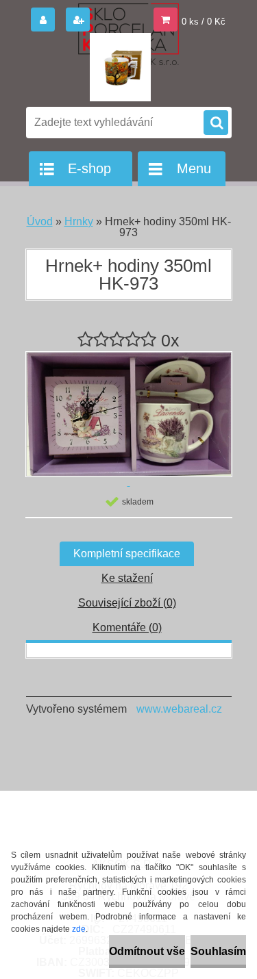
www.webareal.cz (179, 709)
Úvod (40, 221)
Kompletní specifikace (126, 553)
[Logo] (120, 67)
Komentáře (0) (127, 627)
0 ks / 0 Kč (203, 21)
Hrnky (78, 221)
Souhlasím (218, 951)
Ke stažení (127, 578)
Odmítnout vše (147, 951)
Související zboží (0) (127, 603)
